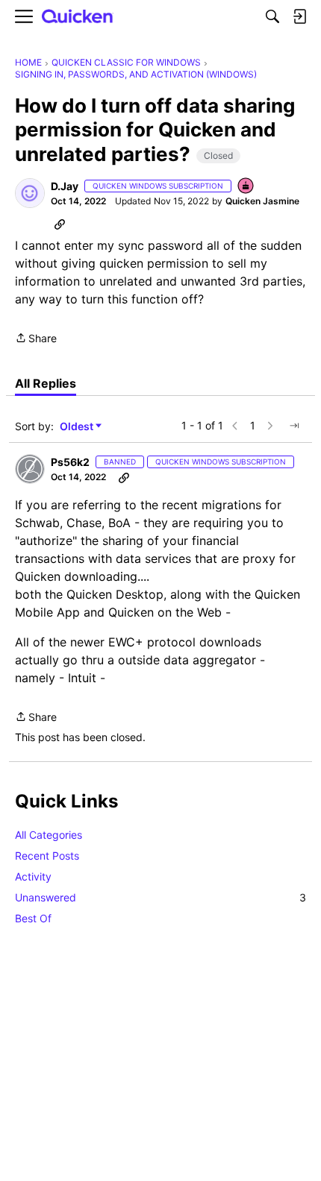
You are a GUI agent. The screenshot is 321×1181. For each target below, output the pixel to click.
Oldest (78, 427)
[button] (30, 193)
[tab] (45, 383)
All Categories (48, 834)
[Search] (272, 16)
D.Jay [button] (64, 186)
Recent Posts (47, 855)
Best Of (33, 918)
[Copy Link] (60, 223)
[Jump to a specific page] (294, 426)
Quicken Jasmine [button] (262, 201)
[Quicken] (77, 16)
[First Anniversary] (246, 187)
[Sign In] (299, 16)
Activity (33, 876)
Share (36, 339)
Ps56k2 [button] (70, 462)
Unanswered (160, 897)
